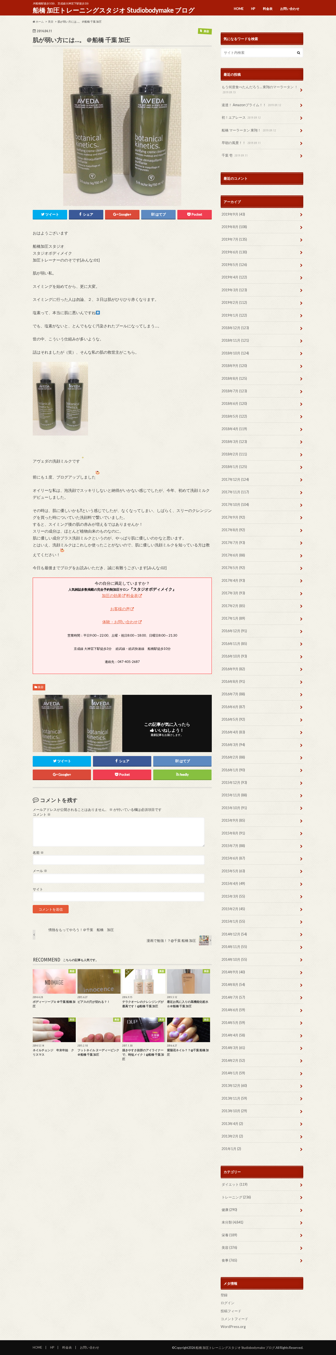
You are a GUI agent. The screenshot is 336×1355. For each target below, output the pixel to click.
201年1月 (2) (231, 1149)
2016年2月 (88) (233, 757)
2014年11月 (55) (234, 947)
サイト (38, 889)
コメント (42, 814)
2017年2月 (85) (233, 606)
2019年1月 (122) (234, 315)
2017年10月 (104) (235, 504)
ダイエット (234, 1184)
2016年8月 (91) (233, 681)
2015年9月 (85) (233, 820)
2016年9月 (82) (233, 669)
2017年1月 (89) (233, 618)
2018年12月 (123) (235, 328)
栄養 (229, 1235)
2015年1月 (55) (233, 921)
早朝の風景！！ (241, 143)
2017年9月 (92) (233, 517)
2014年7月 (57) (233, 997)
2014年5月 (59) (233, 1022)
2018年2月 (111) (234, 454)
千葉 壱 (235, 155)
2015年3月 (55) (233, 896)
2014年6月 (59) (233, 1010)
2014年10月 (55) (234, 959)
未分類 (232, 1222)
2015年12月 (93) (234, 782)
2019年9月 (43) (233, 214)
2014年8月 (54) (233, 984)
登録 (224, 1295)
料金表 (268, 9)
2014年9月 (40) (233, 972)
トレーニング (236, 1197)
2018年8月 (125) (234, 378)
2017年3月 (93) (233, 593)
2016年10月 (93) (234, 656)
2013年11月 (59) (234, 1098)
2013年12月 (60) (234, 1085)
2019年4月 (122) (234, 277)
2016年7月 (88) (233, 694)
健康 (229, 1210)
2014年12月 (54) (234, 934)
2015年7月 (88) (233, 846)
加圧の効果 (112, 595)
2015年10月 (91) (234, 808)
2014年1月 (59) (233, 1073)
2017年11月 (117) (235, 492)
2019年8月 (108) (234, 227)
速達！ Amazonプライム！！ (251, 105)
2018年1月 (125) (234, 467)
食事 (229, 1260)
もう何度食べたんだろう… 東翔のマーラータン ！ (260, 89)
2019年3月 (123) (234, 290)
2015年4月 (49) (233, 883)
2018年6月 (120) (234, 403)
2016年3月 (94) (233, 745)
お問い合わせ (289, 9)
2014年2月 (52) (233, 1060)
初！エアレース (241, 117)
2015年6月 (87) (233, 858)
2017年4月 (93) (233, 580)
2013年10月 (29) (234, 1111)
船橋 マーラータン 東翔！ (249, 130)
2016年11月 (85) (234, 643)
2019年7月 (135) (234, 239)
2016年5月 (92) (233, 719)
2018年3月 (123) (234, 441)
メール (40, 871)
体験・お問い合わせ (120, 621)
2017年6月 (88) (233, 555)
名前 (38, 853)
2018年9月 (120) (234, 366)
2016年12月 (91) (234, 631)
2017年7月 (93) (233, 542)
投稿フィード (231, 1311)
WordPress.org (233, 1327)
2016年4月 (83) (233, 732)
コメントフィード (234, 1319)
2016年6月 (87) (233, 707)
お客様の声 (120, 608)
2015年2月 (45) (233, 909)
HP (253, 9)
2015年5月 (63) (233, 871)
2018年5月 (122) (234, 416)
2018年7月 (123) (234, 391)
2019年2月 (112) (234, 302)
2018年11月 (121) (235, 340)
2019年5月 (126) (234, 264)
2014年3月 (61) (233, 1048)
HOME (239, 9)
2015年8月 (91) (233, 833)
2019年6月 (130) (234, 252)
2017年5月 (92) (233, 568)
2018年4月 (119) (234, 429)
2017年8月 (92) (233, 530)
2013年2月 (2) (232, 1136)
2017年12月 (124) (235, 479)
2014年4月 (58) (233, 1035)
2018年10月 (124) (235, 353)
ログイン (227, 1303)
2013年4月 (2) (232, 1124)
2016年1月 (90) (233, 770)
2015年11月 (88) (234, 795)
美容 (41, 687)
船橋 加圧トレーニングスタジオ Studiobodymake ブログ (114, 10)
